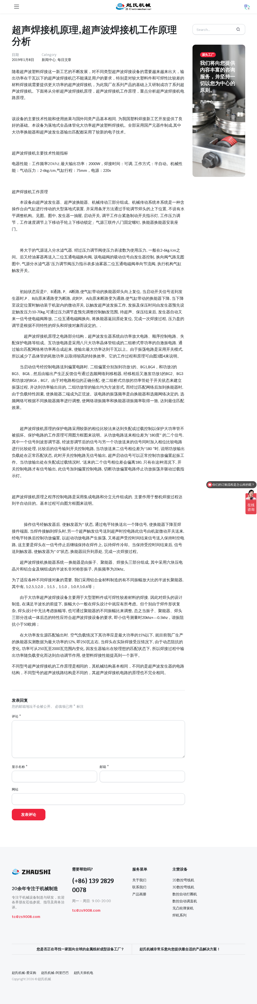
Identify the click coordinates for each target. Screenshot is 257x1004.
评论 (16, 716)
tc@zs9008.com (26, 916)
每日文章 (64, 59)
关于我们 (139, 880)
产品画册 (139, 894)
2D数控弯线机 (183, 880)
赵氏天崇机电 (83, 973)
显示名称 (20, 767)
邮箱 (104, 767)
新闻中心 (49, 59)
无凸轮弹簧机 (183, 908)
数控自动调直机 (184, 901)
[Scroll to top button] (249, 981)
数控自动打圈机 (184, 894)
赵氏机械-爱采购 (24, 973)
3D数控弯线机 (183, 887)
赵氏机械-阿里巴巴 (55, 973)
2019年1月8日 (23, 59)
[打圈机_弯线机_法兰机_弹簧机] (133, 7)
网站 (15, 789)
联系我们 (139, 887)
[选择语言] (247, 7)
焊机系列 (179, 915)
